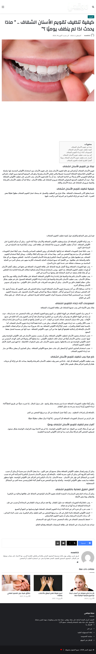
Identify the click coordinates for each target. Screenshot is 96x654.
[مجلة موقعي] (77, 7)
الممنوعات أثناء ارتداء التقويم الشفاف (79, 152)
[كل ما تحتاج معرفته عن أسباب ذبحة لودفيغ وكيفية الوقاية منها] (80, 583)
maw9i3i (87, 35)
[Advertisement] (48, 121)
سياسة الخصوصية (86, 636)
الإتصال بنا (89, 625)
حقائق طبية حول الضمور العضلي (18, 593)
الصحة (91, 17)
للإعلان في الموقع (86, 640)
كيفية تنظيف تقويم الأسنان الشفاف (80, 150)
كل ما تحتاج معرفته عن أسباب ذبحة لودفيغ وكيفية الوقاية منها (81, 594)
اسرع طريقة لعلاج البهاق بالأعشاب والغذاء (50, 594)
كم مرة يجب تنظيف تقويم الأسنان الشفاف (77, 155)
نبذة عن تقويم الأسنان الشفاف (81, 147)
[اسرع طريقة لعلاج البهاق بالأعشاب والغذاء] (48, 583)
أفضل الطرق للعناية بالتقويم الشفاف (79, 160)
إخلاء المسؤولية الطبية (85, 632)
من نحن (89, 628)
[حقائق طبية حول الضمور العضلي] (16, 583)
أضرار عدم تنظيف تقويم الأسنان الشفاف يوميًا (76, 158)
